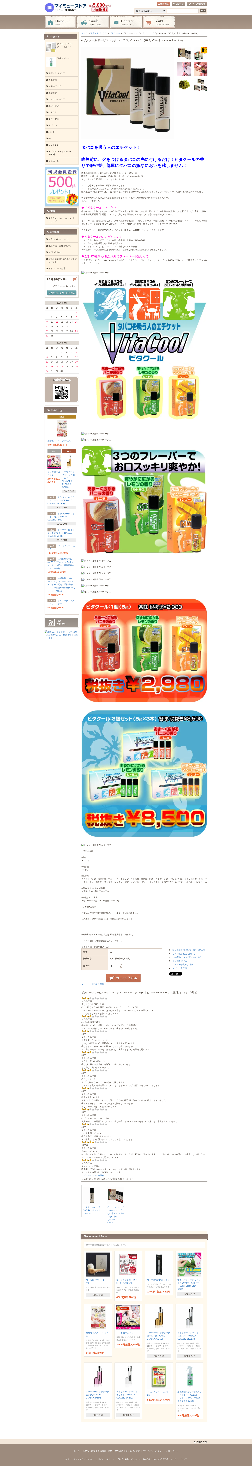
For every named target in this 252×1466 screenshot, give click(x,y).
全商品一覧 (54, 161)
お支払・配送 (93, 22)
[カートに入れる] (123, 978)
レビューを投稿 (179, 968)
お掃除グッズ (55, 86)
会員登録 (163, 4)
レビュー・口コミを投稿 (92, 984)
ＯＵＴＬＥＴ (55, 145)
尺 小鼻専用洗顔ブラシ (158, 1280)
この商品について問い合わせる (186, 957)
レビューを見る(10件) (182, 964)
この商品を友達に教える (183, 954)
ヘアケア (53, 112)
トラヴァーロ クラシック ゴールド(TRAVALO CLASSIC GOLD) (158, 1336)
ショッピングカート (159, 22)
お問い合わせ (126, 22)
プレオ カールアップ (125, 1333)
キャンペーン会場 (57, 268)
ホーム (60, 22)
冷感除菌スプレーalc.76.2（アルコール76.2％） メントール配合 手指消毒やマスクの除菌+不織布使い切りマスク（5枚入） (62, 584)
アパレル (53, 125)
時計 (51, 138)
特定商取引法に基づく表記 (127, 1451)
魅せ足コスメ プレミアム (59, 440)
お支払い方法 (89, 1451)
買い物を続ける (179, 961)
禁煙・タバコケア (98, 33)
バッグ (52, 132)
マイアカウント (197, 4)
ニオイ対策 (54, 119)
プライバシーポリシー (153, 1451)
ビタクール (115, 33)
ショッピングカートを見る (62, 293)
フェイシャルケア (57, 99)
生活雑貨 (53, 93)
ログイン (178, 4)
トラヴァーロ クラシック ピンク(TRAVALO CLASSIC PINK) (97, 1394)
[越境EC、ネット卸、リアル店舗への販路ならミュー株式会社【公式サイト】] (62, 638)
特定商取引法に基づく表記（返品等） (189, 950)
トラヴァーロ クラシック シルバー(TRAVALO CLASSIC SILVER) (189, 1336)
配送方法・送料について (60, 246)
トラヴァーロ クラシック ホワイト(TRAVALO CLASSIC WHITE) (128, 1394)
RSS (58, 621)
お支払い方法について (59, 239)
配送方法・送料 (105, 1451)
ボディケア (54, 106)
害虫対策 (53, 80)
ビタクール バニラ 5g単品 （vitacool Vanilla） (91, 1210)
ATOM (61, 624)
